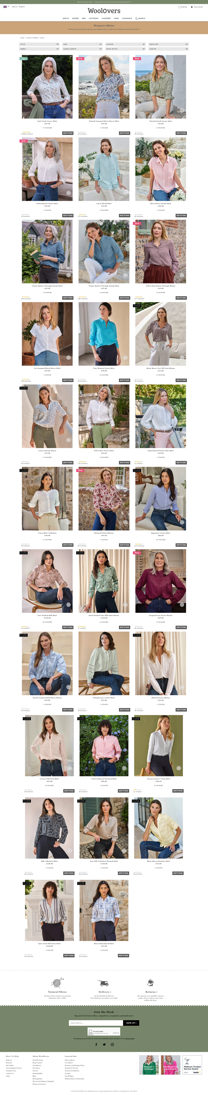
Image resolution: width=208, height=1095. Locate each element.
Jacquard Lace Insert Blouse (160, 615)
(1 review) (139, 463)
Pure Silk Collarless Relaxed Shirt (104, 861)
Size (65, 44)
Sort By (153, 49)
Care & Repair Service (14, 1068)
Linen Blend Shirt (104, 203)
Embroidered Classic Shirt (47, 203)
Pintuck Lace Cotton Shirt (104, 698)
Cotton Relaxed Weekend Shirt (104, 779)
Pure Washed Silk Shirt (47, 615)
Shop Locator (37, 1063)
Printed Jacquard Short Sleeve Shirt (104, 121)
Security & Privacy (71, 1068)
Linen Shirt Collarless (47, 533)
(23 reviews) (26, 381)
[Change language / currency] (6, 7)
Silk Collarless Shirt (49, 861)
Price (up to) (111, 49)
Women (75, 18)
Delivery (9, 1060)
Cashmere (106, 18)
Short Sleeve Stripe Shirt (160, 203)
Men (84, 18)
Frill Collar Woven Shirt (104, 451)
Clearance (127, 18)
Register (22, 6)
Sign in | (15, 6)
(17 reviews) (139, 298)
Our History (37, 1065)
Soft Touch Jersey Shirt (47, 121)
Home (116, 18)
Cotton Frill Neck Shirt (49, 779)
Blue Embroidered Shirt (104, 943)
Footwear (93, 18)
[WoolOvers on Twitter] (104, 1044)
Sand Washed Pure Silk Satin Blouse (104, 615)
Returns (9, 1063)
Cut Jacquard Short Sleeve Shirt (47, 368)
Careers (35, 1071)
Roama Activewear (39, 1084)
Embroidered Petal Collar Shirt (161, 451)
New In (66, 18)
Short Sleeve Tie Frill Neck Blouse (160, 368)
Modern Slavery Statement (74, 1079)
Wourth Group (38, 1060)
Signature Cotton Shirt (160, 533)
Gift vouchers (70, 1060)
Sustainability (38, 1073)
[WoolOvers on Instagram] (112, 1044)
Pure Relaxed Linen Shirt (104, 368)
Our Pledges (69, 1076)
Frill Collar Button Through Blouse (160, 286)
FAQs (8, 1076)
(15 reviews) (83, 216)
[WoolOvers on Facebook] (96, 1044)
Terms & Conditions (72, 1071)
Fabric (23, 49)
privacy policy (129, 1038)
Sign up (130, 1023)
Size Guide (10, 1065)
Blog (34, 1076)
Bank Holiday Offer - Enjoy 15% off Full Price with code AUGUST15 (104, 2)
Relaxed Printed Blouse (104, 533)
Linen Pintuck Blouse (47, 451)
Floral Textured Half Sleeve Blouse (47, 698)
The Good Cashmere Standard (43, 1081)
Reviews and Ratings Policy (74, 1065)
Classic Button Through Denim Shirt (47, 286)
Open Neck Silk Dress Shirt (49, 943)
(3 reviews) (25, 628)
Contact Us (10, 1073)
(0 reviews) (82, 134)
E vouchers (69, 1063)
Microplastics (37, 1079)
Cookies (68, 1073)
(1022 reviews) (27, 134)
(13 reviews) (139, 546)
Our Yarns (36, 1068)
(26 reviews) (26, 298)
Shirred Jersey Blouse (161, 698)
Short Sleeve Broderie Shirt (158, 861)
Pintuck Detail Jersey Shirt (160, 121)
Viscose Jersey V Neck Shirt (158, 779)
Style (22, 44)
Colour (109, 44)
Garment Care (11, 1071)
